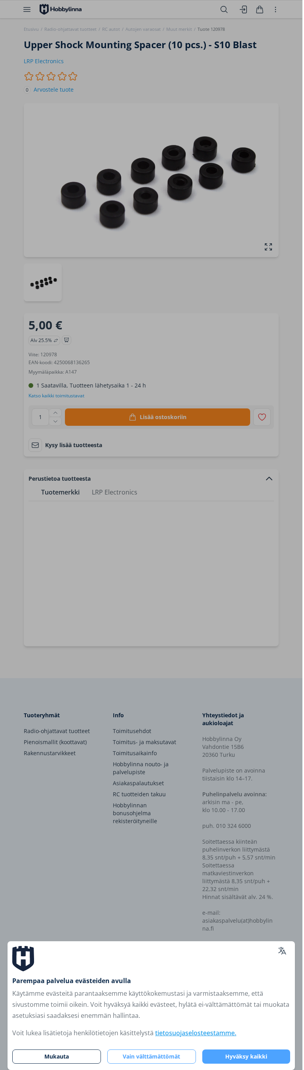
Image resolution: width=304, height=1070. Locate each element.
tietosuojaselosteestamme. (195, 1033)
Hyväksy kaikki (246, 1056)
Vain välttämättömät (151, 1056)
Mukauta (56, 1056)
